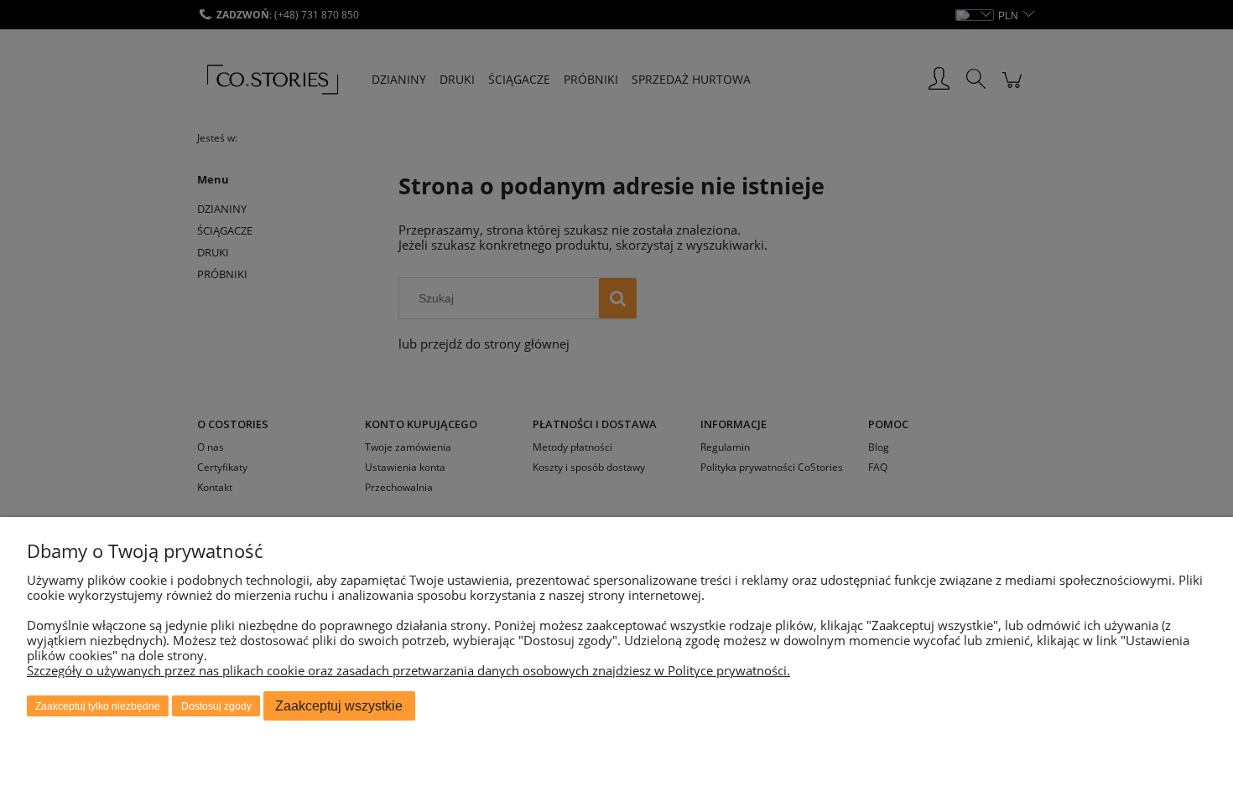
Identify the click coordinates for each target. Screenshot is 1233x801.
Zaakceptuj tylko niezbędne (97, 706)
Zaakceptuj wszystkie (339, 706)
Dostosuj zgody (216, 706)
